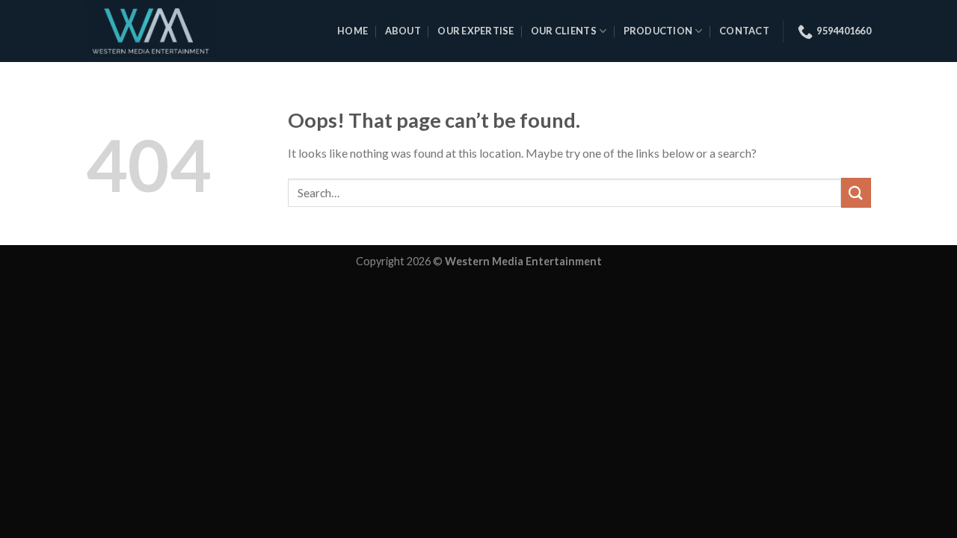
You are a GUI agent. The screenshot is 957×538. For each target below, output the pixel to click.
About (403, 31)
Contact (744, 31)
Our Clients (564, 31)
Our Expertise (475, 31)
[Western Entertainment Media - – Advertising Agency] (163, 31)
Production (658, 31)
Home (352, 31)
